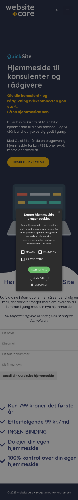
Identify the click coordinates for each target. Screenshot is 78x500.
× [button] (59, 212)
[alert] (39, 250)
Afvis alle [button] (39, 277)
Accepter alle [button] (39, 269)
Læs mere (46, 243)
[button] (39, 250)
